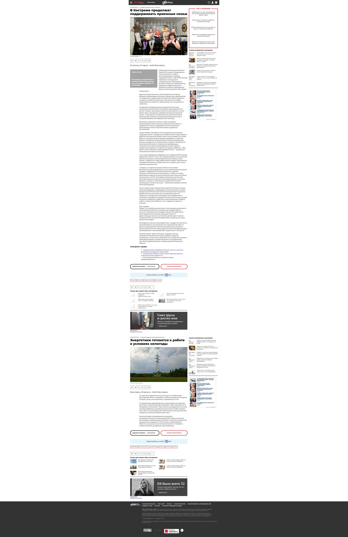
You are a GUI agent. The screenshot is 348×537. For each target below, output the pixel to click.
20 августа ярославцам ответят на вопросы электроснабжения (176, 460)
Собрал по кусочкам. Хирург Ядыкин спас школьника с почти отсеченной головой (207, 354)
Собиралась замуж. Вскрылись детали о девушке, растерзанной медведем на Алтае (206, 366)
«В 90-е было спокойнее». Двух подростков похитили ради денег (206, 371)
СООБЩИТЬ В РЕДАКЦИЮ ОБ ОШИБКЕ (172, 505)
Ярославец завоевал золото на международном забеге (147, 466)
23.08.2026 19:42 (134, 337)
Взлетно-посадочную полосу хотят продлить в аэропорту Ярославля (203, 42)
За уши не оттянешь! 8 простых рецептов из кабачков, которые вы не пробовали (207, 348)
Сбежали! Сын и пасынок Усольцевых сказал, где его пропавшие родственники (207, 360)
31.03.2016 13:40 (134, 7)
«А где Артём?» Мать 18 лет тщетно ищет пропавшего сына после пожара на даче (206, 54)
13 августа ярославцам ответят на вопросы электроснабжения (176, 466)
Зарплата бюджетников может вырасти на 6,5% (175, 294)
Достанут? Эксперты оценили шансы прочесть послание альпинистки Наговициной (207, 66)
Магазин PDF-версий (179, 504)
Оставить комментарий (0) (174, 266)
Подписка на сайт (147, 505)
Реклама (169, 504)
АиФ (140, 56)
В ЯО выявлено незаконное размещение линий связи (146, 460)
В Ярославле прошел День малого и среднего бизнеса (146, 300)
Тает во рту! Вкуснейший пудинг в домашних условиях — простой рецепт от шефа (206, 60)
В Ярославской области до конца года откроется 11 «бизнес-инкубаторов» (147, 306)
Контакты (157, 505)
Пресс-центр (161, 504)
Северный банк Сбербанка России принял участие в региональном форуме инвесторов (162, 251)
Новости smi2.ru (136, 332)
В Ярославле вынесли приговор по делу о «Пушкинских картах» (203, 28)
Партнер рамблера (157, 530)
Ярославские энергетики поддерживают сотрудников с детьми (146, 473)
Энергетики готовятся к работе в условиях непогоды (203, 20)
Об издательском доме (149, 504)
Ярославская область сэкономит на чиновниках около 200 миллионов (176, 301)
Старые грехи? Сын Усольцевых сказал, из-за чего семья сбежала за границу (207, 78)
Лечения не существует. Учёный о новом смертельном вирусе (206, 71)
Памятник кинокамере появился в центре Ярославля (203, 35)
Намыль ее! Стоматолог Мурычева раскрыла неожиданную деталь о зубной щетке (206, 84)
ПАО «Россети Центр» (136, 383)
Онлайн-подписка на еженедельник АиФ (199, 504)
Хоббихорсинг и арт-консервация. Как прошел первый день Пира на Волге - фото (203, 13)
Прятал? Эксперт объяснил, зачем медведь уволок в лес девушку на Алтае (206, 342)
